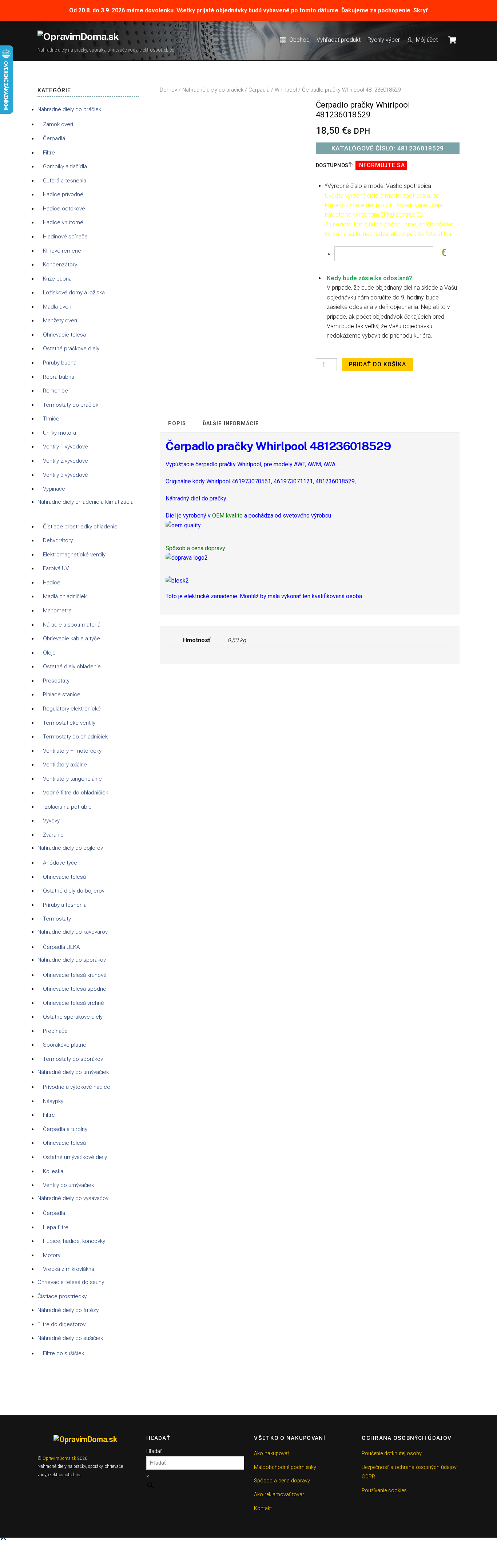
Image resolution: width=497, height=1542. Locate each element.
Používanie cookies (384, 1490)
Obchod (299, 39)
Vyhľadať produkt (339, 39)
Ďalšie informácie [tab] (231, 423)
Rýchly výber (383, 39)
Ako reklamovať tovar (279, 1494)
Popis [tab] (177, 423)
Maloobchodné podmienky (285, 1467)
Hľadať (154, 1451)
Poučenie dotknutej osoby (392, 1453)
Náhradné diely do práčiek (212, 89)
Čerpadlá (259, 89)
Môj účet (426, 39)
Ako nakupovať (271, 1453)
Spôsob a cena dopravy (282, 1481)
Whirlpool (286, 89)
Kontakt (263, 1508)
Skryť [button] (420, 10)
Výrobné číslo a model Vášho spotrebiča (378, 185)
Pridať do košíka (377, 364)
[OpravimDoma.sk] (78, 36)
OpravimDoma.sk (59, 1458)
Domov (168, 89)
